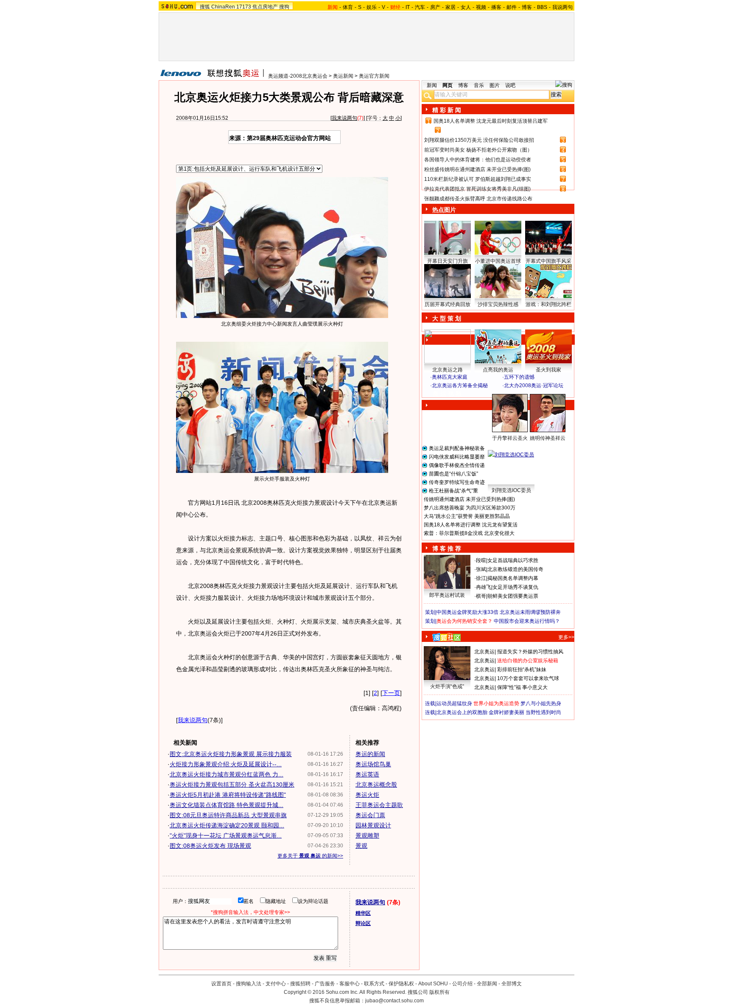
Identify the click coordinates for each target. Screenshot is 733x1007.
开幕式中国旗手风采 (548, 261)
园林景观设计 (373, 825)
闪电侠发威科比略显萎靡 (457, 457)
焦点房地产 (265, 7)
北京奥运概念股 (376, 784)
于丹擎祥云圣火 (510, 438)
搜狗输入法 (248, 984)
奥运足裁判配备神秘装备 (457, 448)
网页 (447, 85)
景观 (361, 845)
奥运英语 (367, 774)
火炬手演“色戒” (447, 686)
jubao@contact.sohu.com (394, 1001)
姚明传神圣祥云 (547, 438)
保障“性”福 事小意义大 (522, 687)
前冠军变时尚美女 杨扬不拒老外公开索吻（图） (478, 150)
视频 (481, 7)
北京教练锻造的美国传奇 (515, 569)
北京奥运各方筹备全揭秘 (460, 385)
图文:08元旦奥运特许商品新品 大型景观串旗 (228, 815)
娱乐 (371, 7)
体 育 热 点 (502, 446)
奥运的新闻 (370, 754)
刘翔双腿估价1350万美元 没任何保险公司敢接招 (479, 140)
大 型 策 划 (446, 318)
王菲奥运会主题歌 (379, 805)
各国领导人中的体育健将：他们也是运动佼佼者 (477, 160)
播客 (496, 7)
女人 (466, 7)
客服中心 (349, 984)
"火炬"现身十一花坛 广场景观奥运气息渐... (226, 835)
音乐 (479, 85)
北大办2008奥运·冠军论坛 (533, 385)
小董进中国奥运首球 (498, 261)
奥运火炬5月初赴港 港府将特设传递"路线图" (228, 794)
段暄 (481, 560)
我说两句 (562, 7)
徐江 (481, 578)
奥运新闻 (343, 76)
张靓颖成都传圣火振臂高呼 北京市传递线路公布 (478, 199)
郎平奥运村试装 (447, 595)
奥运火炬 (367, 794)
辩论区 (363, 923)
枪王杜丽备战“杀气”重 (453, 491)
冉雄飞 (483, 587)
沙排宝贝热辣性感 (498, 304)
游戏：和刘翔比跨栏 (548, 304)
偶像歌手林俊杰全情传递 (457, 465)
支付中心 (276, 984)
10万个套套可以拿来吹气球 (528, 678)
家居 (450, 7)
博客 (527, 7)
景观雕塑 (367, 835)
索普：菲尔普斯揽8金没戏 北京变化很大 (469, 533)
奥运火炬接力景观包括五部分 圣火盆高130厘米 (232, 784)
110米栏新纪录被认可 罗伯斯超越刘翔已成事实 (477, 179)
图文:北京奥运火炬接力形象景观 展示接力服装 (231, 754)
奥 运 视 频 (447, 393)
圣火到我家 (548, 370)
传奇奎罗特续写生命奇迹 (457, 482)
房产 (435, 7)
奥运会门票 (370, 815)
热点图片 (444, 209)
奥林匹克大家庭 (449, 377)
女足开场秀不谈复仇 (515, 587)
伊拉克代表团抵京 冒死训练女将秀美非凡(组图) (477, 189)
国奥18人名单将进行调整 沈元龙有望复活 (471, 525)
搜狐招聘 (300, 984)
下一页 (391, 692)
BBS (542, 7)
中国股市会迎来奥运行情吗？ (527, 621)
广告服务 (325, 984)
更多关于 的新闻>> (310, 856)
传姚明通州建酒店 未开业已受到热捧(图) (469, 499)
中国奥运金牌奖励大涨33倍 (467, 612)
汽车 (420, 7)
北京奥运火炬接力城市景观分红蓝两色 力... (226, 774)
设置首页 (221, 984)
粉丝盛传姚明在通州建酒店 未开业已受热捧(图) (477, 169)
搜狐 (205, 7)
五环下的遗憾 (519, 377)
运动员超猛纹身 (454, 703)
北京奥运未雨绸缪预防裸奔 (530, 612)
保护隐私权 (401, 984)
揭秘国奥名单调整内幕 (512, 578)
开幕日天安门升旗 (447, 261)
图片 (495, 85)
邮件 (511, 7)
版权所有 (439, 992)
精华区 (363, 913)
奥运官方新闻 (374, 76)
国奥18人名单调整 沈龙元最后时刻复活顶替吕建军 (491, 121)
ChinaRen (223, 7)
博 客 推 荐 (446, 548)
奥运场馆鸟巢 (373, 764)
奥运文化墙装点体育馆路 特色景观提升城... (226, 805)
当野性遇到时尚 (543, 712)
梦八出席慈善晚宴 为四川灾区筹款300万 (469, 508)
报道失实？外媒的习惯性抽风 (530, 652)
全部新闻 (487, 984)
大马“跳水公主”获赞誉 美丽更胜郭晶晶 (467, 516)
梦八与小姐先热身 (540, 703)
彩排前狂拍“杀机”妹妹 (521, 669)
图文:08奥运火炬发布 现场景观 (210, 845)
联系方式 (374, 984)
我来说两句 (344, 118)
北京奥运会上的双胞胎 (461, 712)
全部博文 (511, 984)
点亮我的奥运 (498, 370)
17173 (243, 7)
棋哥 (481, 596)
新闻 (432, 85)
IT (408, 7)
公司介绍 (462, 984)
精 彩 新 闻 (446, 110)
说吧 (510, 85)
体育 (348, 7)
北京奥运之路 (447, 370)
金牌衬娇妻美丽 (506, 712)
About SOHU (433, 984)
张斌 (481, 569)
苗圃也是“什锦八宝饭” (453, 474)
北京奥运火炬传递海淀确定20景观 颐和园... (227, 825)
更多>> (566, 637)
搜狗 (284, 7)
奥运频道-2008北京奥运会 (297, 76)
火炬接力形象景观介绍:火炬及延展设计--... (226, 764)
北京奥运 (484, 652)
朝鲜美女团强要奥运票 (512, 596)
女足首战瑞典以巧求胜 (512, 560)
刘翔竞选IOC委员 (511, 490)
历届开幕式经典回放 (447, 304)
